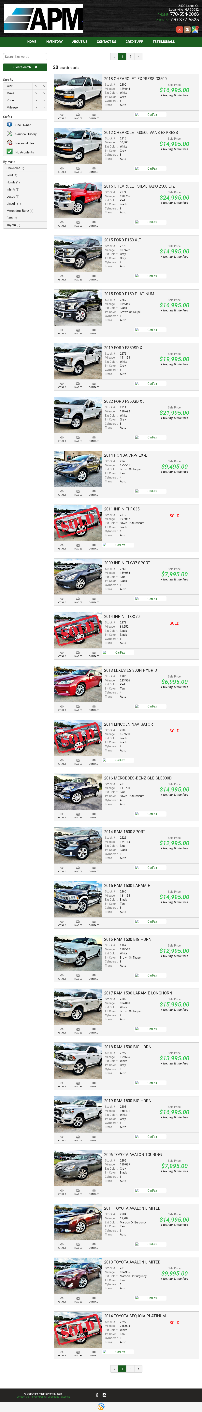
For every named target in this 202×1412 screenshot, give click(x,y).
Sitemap (65, 1396)
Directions (53, 1396)
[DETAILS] (62, 112)
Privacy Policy (38, 1396)
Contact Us (23, 1396)
